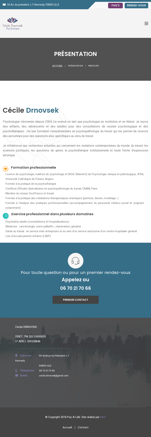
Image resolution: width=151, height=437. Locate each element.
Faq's (116, 5)
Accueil (57, 66)
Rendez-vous (136, 5)
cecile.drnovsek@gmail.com (44, 375)
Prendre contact (75, 300)
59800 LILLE (44, 365)
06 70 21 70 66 (75, 288)
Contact (83, 427)
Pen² (103, 417)
